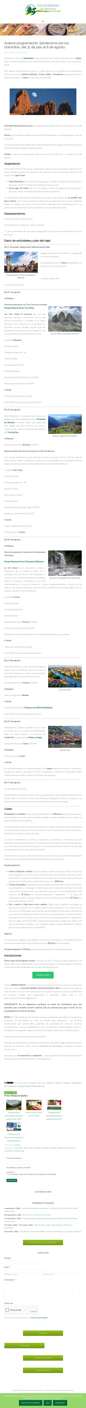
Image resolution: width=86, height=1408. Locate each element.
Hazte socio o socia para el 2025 (34, 1114)
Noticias (17, 1145)
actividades (18, 1148)
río (75, 1148)
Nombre (7, 1258)
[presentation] (21, 1310)
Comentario (10, 1280)
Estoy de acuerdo (31, 1403)
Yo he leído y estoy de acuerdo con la (26, 1318)
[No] (83, 1400)
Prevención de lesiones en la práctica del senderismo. (13, 1137)
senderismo (8, 1151)
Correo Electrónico (14, 1158)
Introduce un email (10, 1274)
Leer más (60, 1403)
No (47, 1403)
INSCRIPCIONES (43, 975)
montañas (52, 1148)
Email (7, 1267)
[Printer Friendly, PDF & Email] (10, 1092)
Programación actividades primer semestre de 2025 (54, 1115)
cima (34, 1148)
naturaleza (61, 1148)
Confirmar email (48, 1274)
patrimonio (69, 1148)
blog (62, 1042)
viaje (22, 1151)
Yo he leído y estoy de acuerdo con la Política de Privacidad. (32, 1174)
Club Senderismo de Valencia (43, 10)
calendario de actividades (50, 1046)
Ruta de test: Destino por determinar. (37, 1215)
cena (30, 1148)
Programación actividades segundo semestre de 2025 (14, 1115)
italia (39, 1148)
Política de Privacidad (39, 1318)
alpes (26, 1148)
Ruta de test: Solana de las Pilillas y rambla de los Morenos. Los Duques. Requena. (50, 1231)
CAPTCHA (8, 1303)
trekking (17, 1151)
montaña (44, 1148)
